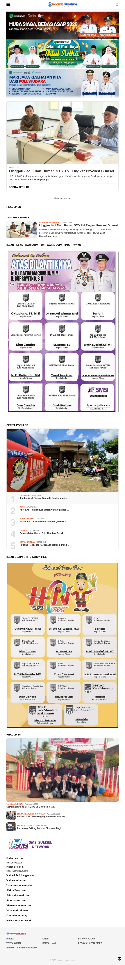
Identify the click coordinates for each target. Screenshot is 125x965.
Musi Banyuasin (27, 518)
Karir (45, 938)
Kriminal (24, 530)
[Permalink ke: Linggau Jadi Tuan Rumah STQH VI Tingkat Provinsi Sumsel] (62, 132)
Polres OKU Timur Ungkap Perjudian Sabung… (42, 816)
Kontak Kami (49, 943)
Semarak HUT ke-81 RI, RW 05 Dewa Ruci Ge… (31, 806)
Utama (42, 814)
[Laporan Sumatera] (63, 4)
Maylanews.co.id (14, 862)
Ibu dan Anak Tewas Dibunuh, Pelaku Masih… (44, 498)
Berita (42, 222)
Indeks (10, 938)
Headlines (29, 814)
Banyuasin (11, 804)
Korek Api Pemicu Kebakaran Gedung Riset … (44, 509)
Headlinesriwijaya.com (17, 870)
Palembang (25, 495)
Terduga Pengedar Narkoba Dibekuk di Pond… (44, 544)
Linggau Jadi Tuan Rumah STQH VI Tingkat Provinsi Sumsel (61, 171)
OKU (36, 814)
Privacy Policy (86, 938)
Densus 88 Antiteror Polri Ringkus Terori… (42, 533)
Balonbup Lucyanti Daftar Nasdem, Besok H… (44, 521)
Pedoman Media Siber (90, 943)
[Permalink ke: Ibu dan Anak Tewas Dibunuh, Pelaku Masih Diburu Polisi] (62, 460)
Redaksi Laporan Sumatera (21, 947)
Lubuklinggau (53, 222)
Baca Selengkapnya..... (40, 179)
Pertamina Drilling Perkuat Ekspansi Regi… (40, 828)
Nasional (28, 825)
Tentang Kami (13, 943)
